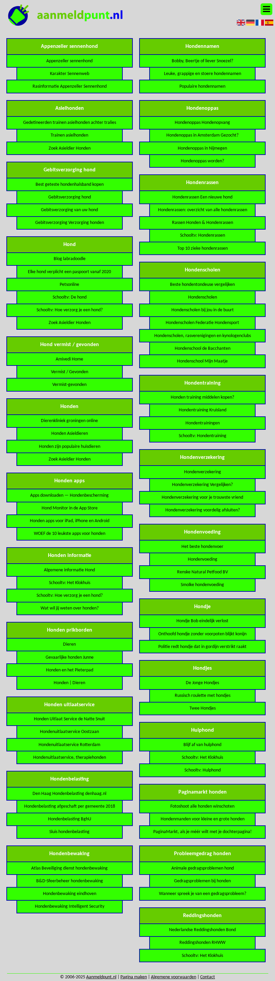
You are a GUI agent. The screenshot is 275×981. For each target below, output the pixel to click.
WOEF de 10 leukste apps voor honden (69, 533)
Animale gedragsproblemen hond (202, 868)
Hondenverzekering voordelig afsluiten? (202, 510)
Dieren (69, 644)
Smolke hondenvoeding (202, 584)
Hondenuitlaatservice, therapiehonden (69, 757)
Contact (207, 977)
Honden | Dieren (69, 682)
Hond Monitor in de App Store (70, 508)
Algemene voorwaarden (173, 977)
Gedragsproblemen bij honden (202, 881)
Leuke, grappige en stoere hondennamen (202, 73)
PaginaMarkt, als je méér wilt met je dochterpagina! (202, 831)
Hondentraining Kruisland (202, 410)
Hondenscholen (202, 297)
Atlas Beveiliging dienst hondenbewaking (69, 868)
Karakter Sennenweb (69, 73)
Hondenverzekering (202, 472)
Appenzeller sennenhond (69, 61)
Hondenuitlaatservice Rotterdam (69, 744)
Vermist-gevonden (69, 384)
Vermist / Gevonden (69, 372)
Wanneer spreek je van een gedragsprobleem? (202, 893)
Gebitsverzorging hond (69, 197)
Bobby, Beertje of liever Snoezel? (202, 61)
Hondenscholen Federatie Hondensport (202, 322)
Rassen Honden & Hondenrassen (202, 222)
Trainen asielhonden (69, 135)
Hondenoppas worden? (202, 161)
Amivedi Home (69, 359)
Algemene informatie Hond (69, 570)
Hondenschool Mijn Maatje (202, 361)
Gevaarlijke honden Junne (70, 657)
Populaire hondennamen (202, 86)
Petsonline (69, 284)
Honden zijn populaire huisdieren (69, 446)
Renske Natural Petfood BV (202, 572)
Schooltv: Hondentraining (202, 435)
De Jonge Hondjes (202, 682)
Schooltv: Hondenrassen (202, 235)
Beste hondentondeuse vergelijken (202, 284)
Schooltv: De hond (70, 297)
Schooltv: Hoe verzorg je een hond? (70, 310)
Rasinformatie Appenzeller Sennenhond (70, 86)
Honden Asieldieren (69, 433)
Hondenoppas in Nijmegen (202, 148)
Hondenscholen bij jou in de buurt (202, 310)
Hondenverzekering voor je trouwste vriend (202, 497)
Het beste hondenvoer (202, 546)
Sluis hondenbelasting (69, 831)
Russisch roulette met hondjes (202, 695)
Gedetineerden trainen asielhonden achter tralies (69, 122)
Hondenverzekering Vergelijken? (202, 484)
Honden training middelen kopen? (202, 397)
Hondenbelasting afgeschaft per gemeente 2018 (69, 806)
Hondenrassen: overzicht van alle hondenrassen (202, 210)
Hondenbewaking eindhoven (69, 893)
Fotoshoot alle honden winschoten (202, 806)
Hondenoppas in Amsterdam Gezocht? (202, 135)
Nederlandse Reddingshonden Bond (202, 929)
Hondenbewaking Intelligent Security (69, 906)
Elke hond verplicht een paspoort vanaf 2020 (69, 271)
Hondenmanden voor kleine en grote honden (202, 819)
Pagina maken (133, 977)
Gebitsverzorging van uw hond (69, 210)
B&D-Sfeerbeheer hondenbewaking (69, 881)
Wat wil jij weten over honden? (70, 608)
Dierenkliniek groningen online (69, 420)
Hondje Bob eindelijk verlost (202, 621)
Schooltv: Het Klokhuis (69, 582)
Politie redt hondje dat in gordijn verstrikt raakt (202, 646)
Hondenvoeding (202, 559)
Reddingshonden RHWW (202, 942)
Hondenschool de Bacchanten (202, 348)
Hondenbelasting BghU (69, 819)
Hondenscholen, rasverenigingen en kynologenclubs (202, 335)
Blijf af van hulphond (202, 744)
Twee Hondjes (202, 708)
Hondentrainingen (202, 423)
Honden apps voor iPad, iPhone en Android (69, 520)
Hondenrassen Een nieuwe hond (202, 197)
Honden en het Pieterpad (69, 670)
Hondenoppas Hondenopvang (202, 122)
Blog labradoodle (70, 258)
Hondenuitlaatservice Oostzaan (69, 731)
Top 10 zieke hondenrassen (202, 248)
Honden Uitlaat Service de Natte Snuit (69, 719)
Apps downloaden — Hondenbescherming (69, 495)
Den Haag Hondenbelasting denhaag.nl (69, 793)
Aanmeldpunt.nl (101, 977)
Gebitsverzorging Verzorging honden (69, 222)
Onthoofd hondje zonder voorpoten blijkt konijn (202, 634)
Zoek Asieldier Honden (70, 148)
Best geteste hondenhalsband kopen (70, 184)
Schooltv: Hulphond (202, 770)
